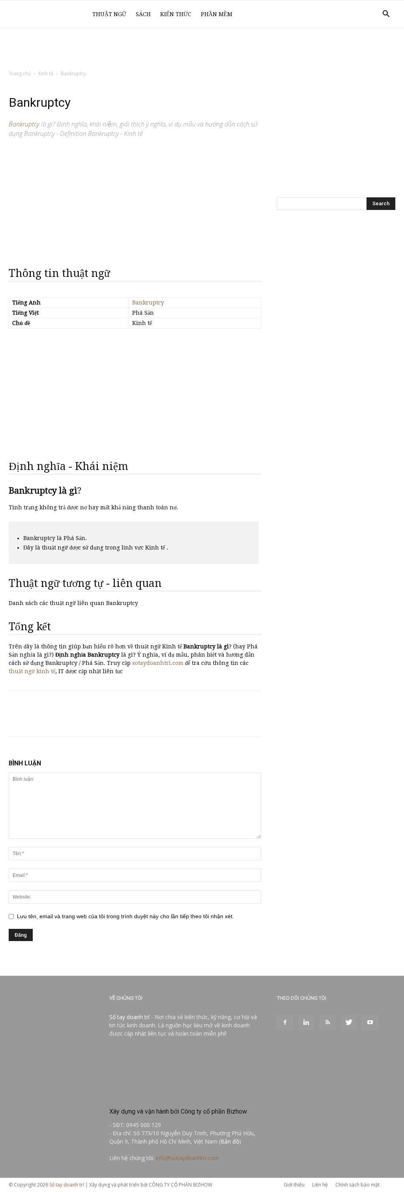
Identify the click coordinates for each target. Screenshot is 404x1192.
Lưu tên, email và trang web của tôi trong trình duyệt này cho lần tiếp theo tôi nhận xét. (125, 916)
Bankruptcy (148, 302)
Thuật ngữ (109, 14)
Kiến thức (175, 14)
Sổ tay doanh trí (129, 1017)
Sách (143, 14)
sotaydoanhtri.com (157, 663)
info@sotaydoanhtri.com (187, 1158)
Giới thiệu (294, 1184)
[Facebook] (285, 1022)
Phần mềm (216, 14)
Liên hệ (320, 1184)
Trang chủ (20, 73)
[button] (385, 15)
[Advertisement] (202, 49)
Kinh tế (45, 73)
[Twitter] (349, 1022)
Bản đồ (230, 1141)
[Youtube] (370, 1022)
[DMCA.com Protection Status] (168, 1094)
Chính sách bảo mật (357, 1184)
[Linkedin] (306, 1022)
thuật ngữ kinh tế (32, 671)
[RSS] (327, 1022)
